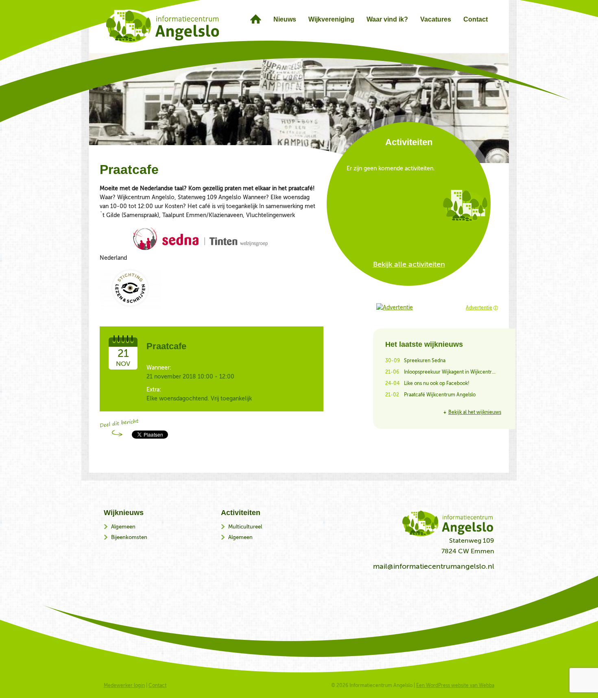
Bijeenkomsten (129, 537)
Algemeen (123, 527)
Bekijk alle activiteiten (409, 264)
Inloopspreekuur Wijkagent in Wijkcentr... (449, 372)
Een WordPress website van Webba (455, 685)
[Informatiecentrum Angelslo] (255, 19)
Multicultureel (245, 527)
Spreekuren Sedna (424, 360)
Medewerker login (124, 685)
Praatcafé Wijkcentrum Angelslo (440, 395)
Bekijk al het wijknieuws (474, 412)
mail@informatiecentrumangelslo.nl (433, 566)
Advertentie (479, 308)
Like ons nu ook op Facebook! (436, 383)
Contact (157, 685)
